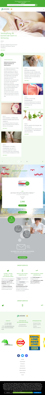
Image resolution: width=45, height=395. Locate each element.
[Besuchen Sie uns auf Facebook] (18, 355)
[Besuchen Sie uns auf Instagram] (26, 355)
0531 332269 (24, 2)
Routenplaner (22, 361)
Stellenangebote (22, 370)
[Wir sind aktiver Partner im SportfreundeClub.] (34, 342)
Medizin (2, 41)
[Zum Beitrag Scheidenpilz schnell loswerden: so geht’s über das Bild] (11, 137)
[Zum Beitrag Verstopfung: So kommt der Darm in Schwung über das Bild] (22, 24)
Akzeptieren (23, 392)
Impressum (22, 363)
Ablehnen (8, 392)
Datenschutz (22, 366)
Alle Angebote (22, 212)
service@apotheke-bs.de (9, 326)
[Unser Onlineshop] (20, 342)
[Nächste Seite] (43, 162)
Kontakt (22, 359)
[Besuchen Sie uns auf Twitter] (22, 355)
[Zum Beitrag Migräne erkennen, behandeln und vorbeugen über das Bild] (33, 61)
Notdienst (23, 3)
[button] (43, 191)
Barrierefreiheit (22, 368)
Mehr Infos (37, 392)
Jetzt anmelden (22, 257)
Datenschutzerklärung (27, 391)
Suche (22, 374)
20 (26, 161)
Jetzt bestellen (22, 205)
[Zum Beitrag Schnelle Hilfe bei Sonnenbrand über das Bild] (33, 89)
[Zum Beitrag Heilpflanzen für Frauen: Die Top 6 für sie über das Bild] (33, 116)
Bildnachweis (22, 372)
